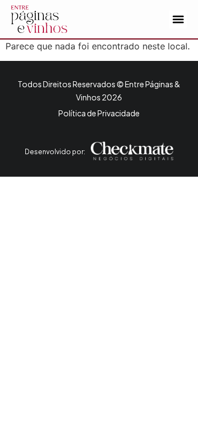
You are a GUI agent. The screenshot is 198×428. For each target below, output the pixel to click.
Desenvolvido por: (55, 152)
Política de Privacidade (99, 113)
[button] (178, 19)
